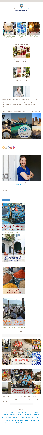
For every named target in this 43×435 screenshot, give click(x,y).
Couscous (23, 412)
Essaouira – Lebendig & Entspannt (10, 232)
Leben (3, 417)
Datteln (26, 412)
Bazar (12, 412)
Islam (22, 414)
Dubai (35, 412)
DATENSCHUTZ (23, 433)
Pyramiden (21, 420)
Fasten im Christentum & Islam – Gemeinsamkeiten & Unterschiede (9, 36)
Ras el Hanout (31, 420)
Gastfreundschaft (5, 414)
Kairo (31, 414)
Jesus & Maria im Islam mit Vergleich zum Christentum (21, 36)
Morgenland (37, 417)
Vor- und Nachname (6, 195)
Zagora (17, 422)
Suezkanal (7, 422)
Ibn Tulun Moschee (17, 414)
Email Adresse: (5, 190)
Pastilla (14, 420)
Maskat (29, 417)
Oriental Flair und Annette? (21, 184)
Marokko (17, 417)
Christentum (18, 412)
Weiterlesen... (21, 404)
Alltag (3, 412)
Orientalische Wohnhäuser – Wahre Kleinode (13, 263)
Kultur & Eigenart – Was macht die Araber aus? (14, 327)
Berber (14, 412)
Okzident (4, 420)
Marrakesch (24, 417)
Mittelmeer (32, 417)
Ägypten (22, 422)
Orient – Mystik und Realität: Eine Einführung (14, 296)
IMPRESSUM (18, 433)
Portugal (17, 420)
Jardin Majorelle (26, 414)
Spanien (3, 422)
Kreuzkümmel (36, 414)
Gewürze (10, 414)
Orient (11, 420)
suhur (10, 422)
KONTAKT (28, 433)
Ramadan (25, 420)
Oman (7, 420)
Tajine (12, 422)
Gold (13, 414)
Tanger (15, 422)
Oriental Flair (21, 8)
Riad (37, 420)
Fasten (37, 412)
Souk (39, 420)
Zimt (19, 422)
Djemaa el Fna (31, 412)
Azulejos (9, 412)
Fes (39, 412)
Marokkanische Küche (10, 417)
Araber (6, 412)
